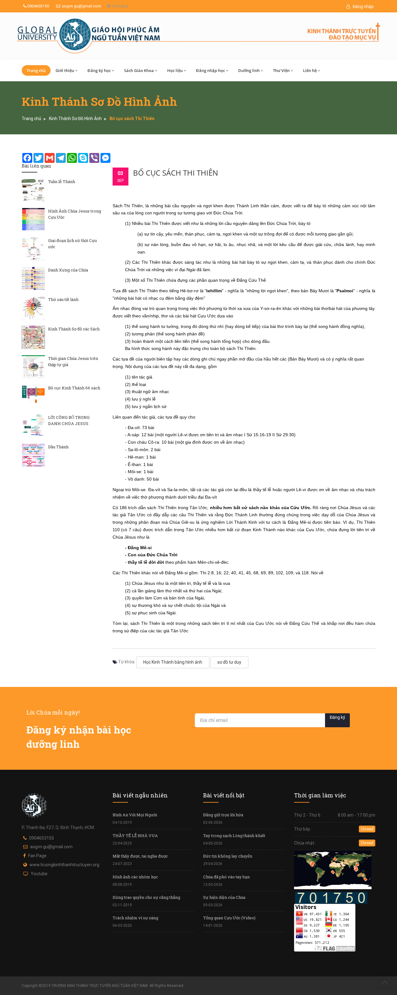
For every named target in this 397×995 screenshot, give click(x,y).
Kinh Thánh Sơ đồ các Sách (74, 329)
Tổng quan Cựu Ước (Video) (229, 918)
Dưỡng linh (249, 70)
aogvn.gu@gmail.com (81, 6)
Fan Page (37, 855)
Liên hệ (310, 70)
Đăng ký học (99, 70)
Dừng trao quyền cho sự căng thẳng (146, 897)
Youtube (39, 873)
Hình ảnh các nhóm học (135, 877)
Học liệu (175, 70)
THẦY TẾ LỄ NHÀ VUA (135, 835)
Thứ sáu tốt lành (63, 299)
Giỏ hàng (119, 6)
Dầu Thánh (58, 447)
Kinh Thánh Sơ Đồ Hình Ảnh (75, 118)
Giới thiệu (65, 70)
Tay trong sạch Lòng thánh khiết (234, 835)
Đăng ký (337, 717)
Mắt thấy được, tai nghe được (140, 856)
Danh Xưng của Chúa (68, 270)
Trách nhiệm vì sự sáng (135, 918)
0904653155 (37, 6)
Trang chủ (36, 70)
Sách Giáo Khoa (139, 70)
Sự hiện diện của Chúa (224, 897)
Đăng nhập (363, 6)
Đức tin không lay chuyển (227, 856)
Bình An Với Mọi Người (135, 815)
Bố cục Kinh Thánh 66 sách (74, 388)
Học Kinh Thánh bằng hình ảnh (172, 662)
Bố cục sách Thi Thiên (175, 173)
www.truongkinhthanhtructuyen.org (64, 864)
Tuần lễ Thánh (61, 181)
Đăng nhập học (210, 70)
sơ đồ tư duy (229, 662)
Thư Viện (281, 70)
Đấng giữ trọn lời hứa (223, 815)
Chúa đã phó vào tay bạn (226, 877)
